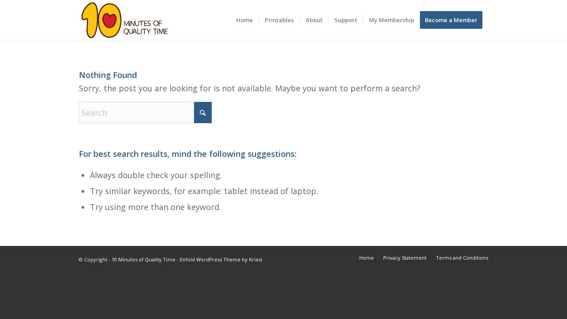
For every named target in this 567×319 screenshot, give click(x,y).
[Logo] (125, 20)
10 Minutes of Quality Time (143, 259)
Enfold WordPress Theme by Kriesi (221, 259)
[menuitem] (244, 20)
